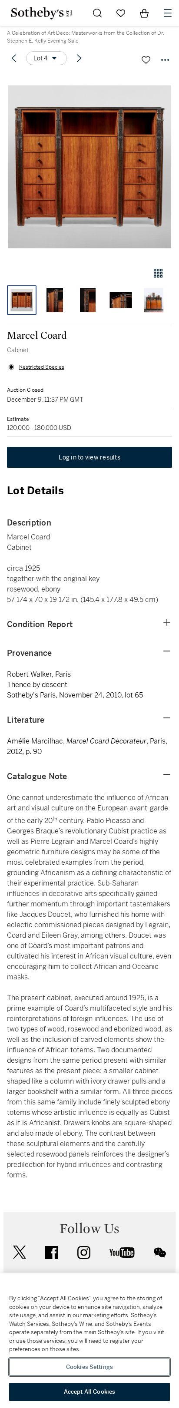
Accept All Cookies (89, 1391)
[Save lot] (146, 60)
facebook (51, 1252)
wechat (160, 1252)
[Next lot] (79, 58)
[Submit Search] (97, 13)
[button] (89, 166)
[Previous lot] (14, 58)
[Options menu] (165, 60)
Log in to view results (89, 457)
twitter (19, 1252)
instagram (83, 1252)
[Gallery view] (158, 273)
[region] (89, 1340)
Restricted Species (41, 367)
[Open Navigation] (167, 13)
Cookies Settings (89, 1367)
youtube (122, 1252)
